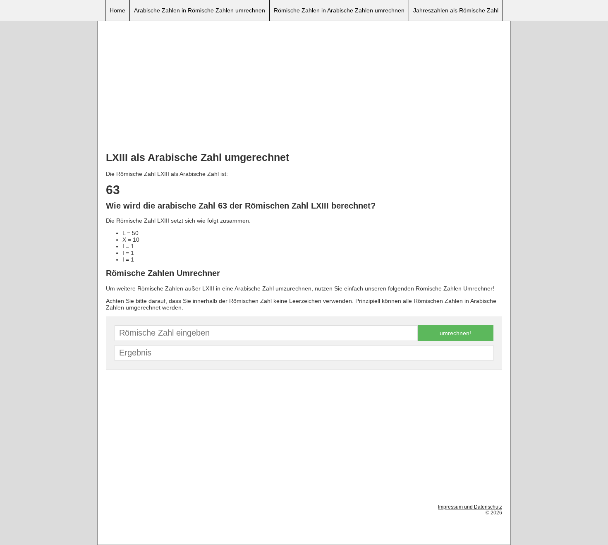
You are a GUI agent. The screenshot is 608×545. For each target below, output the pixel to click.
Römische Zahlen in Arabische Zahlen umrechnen (339, 10)
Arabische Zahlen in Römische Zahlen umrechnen (199, 10)
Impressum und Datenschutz (470, 507)
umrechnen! (455, 333)
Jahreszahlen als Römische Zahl (455, 10)
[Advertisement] (304, 87)
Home (117, 10)
